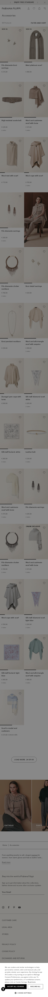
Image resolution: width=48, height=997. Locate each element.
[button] (24, 993)
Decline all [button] (35, 986)
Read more (32, 982)
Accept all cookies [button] (15, 986)
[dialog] (24, 498)
